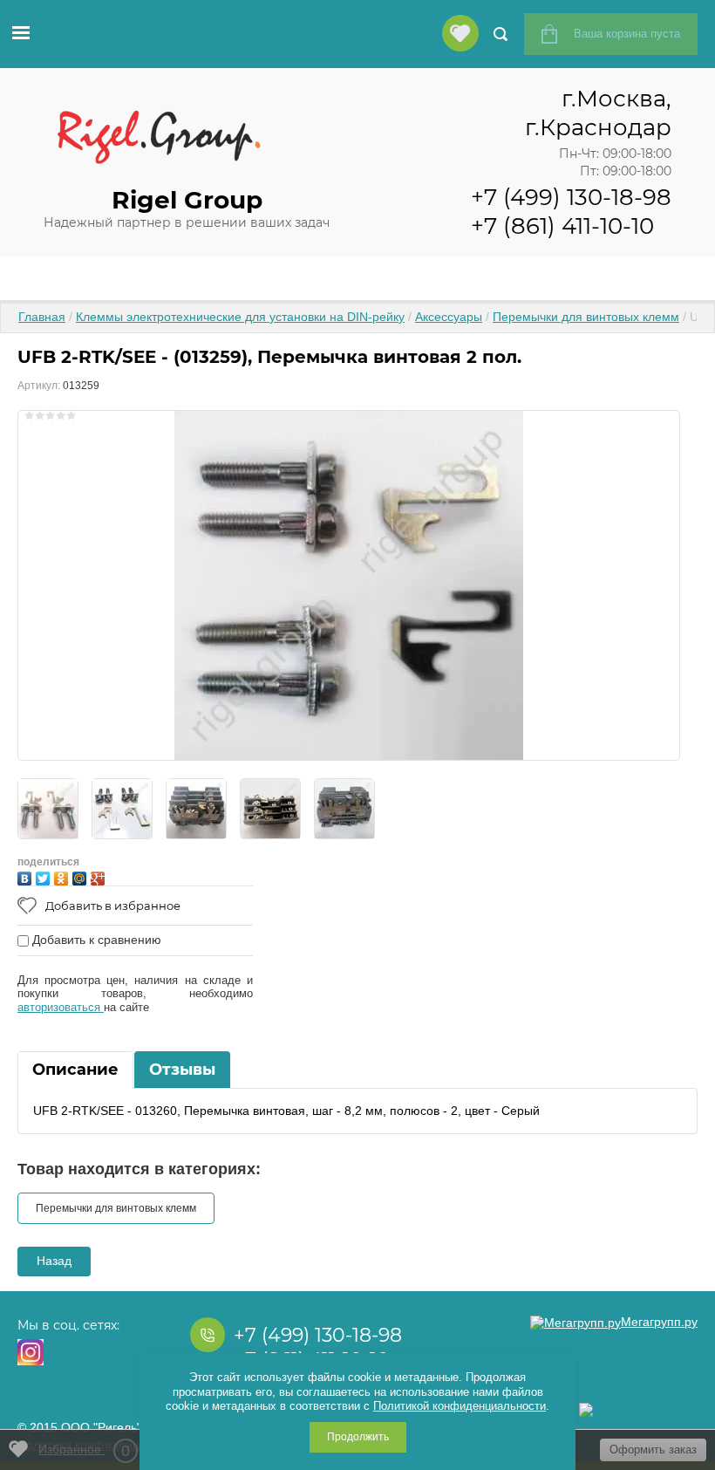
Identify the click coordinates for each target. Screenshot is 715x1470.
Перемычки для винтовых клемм (586, 317)
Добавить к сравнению (95, 940)
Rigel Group (187, 200)
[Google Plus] (100, 876)
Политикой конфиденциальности (459, 1405)
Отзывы (182, 1069)
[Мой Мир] (81, 876)
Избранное (84, 1451)
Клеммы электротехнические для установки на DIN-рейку (240, 317)
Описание (75, 1069)
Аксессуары (448, 317)
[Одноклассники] (63, 876)
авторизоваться (60, 1007)
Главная (41, 317)
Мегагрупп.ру (659, 1322)
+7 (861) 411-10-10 (562, 226)
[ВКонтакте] (26, 876)
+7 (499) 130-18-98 (571, 197)
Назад (54, 1261)
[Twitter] (45, 876)
